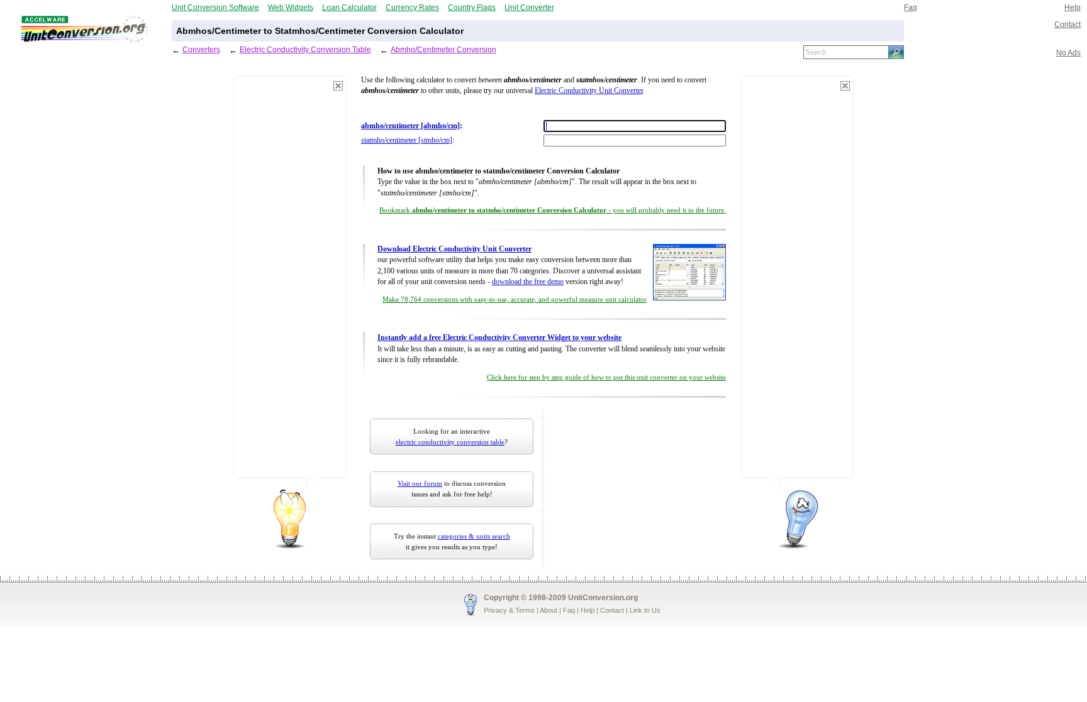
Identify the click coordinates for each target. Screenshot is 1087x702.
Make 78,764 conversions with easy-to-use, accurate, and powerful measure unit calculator (514, 299)
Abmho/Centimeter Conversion (443, 49)
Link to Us (645, 610)
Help (1072, 7)
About (548, 610)
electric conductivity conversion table (450, 442)
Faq (910, 7)
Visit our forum (420, 483)
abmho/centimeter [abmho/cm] (410, 126)
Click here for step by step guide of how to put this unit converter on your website (606, 377)
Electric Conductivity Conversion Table (305, 49)
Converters (201, 49)
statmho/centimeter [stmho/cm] (406, 140)
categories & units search (474, 536)
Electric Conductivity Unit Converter (589, 91)
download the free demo (528, 282)
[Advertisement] (290, 282)
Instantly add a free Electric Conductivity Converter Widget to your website (499, 338)
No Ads (1068, 52)
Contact (1067, 24)
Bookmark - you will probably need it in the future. (552, 210)
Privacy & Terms (509, 610)
